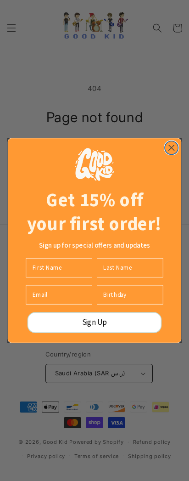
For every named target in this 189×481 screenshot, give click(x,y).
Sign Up (94, 322)
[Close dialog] (171, 147)
